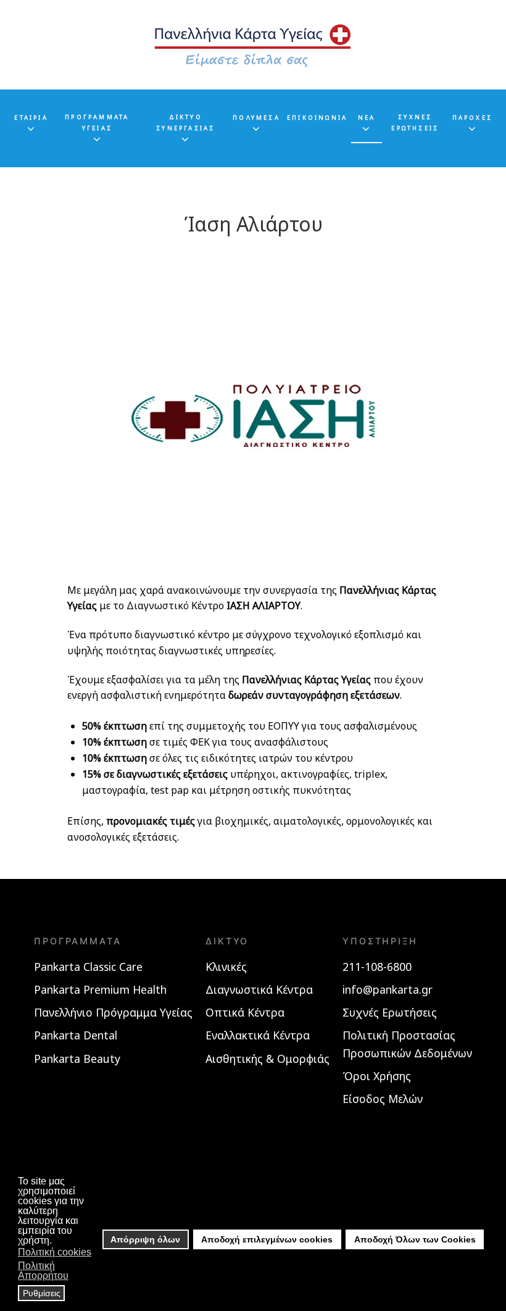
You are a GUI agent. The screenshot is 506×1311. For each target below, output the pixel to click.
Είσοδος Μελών (382, 1098)
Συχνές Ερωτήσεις (389, 1012)
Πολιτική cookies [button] (54, 1252)
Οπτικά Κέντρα (244, 1012)
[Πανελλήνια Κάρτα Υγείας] (253, 45)
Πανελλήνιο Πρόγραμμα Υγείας (113, 1012)
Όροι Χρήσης (376, 1075)
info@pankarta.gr (387, 989)
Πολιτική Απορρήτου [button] (43, 1270)
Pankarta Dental (75, 1035)
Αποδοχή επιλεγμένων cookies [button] (267, 1239)
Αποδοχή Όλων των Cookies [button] (415, 1239)
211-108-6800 (377, 966)
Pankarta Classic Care (88, 966)
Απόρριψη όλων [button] (145, 1239)
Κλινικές (226, 966)
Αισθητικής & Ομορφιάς (267, 1058)
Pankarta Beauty (77, 1058)
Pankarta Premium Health (100, 989)
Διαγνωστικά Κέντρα (259, 989)
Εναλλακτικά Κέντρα (257, 1035)
